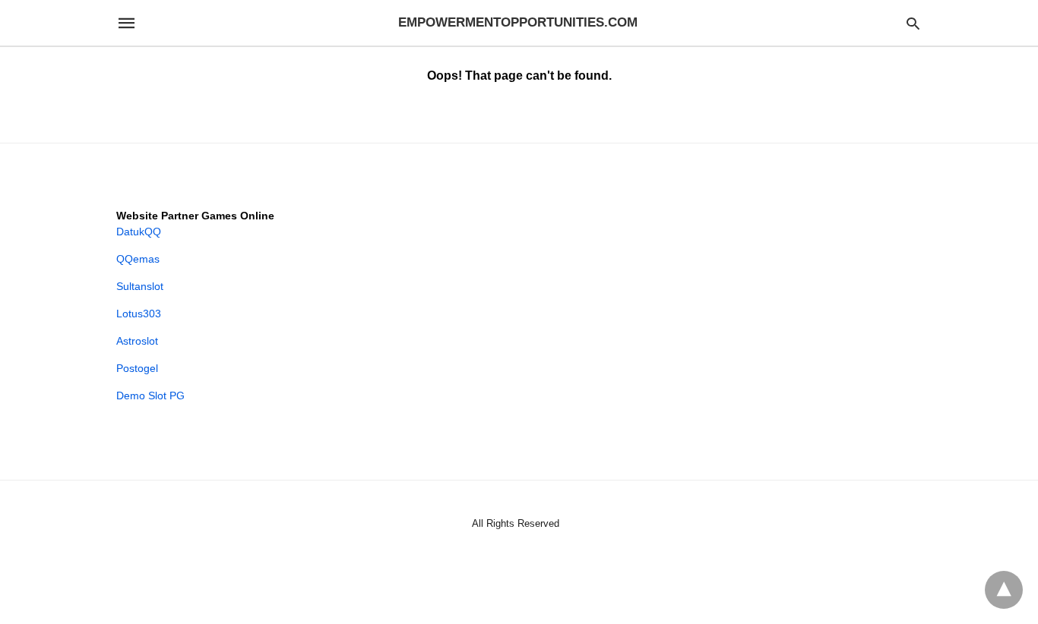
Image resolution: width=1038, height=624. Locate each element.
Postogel (137, 368)
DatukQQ (138, 231)
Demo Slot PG (150, 395)
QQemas (138, 259)
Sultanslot (139, 286)
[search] (913, 23)
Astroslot (137, 341)
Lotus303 (138, 313)
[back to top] (1004, 590)
